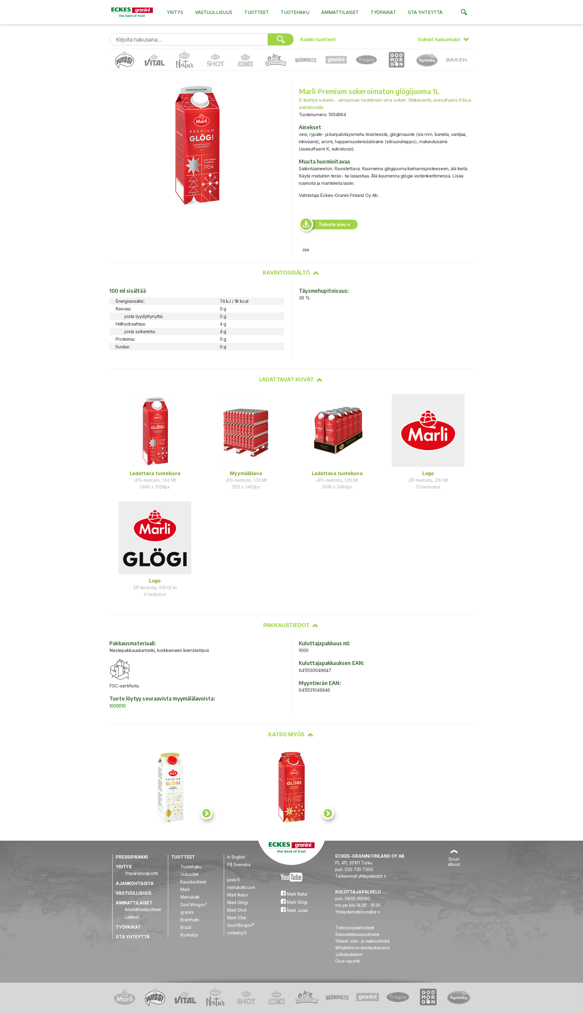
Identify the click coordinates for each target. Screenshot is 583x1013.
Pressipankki (132, 856)
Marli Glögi (237, 902)
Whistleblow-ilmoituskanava (362, 947)
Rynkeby (189, 934)
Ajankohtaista (135, 883)
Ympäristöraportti (141, 873)
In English (236, 856)
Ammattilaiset (340, 12)
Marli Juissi (297, 910)
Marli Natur (237, 894)
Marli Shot (237, 910)
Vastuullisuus (214, 12)
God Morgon (193, 904)
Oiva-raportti (347, 961)
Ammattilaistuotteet (143, 909)
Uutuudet (189, 874)
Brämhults (189, 919)
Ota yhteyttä (425, 12)
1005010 (117, 706)
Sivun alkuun (454, 861)
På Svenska (239, 864)
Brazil (185, 927)
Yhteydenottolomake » (357, 911)
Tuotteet (256, 12)
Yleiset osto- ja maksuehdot (362, 941)
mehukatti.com (241, 887)
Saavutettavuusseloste (357, 934)
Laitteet (132, 917)
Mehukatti (189, 897)
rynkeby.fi (237, 932)
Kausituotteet (193, 881)
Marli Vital (236, 917)
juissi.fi (233, 879)
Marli (184, 889)
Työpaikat (383, 12)
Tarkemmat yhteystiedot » (360, 876)
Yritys (175, 12)
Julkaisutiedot (348, 954)
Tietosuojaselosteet (354, 927)
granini (186, 912)
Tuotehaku (295, 12)
